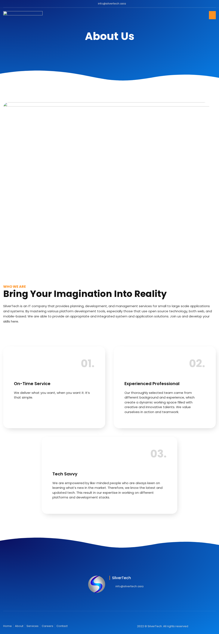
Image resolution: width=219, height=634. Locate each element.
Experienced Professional (151, 384)
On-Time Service (32, 384)
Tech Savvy (64, 474)
